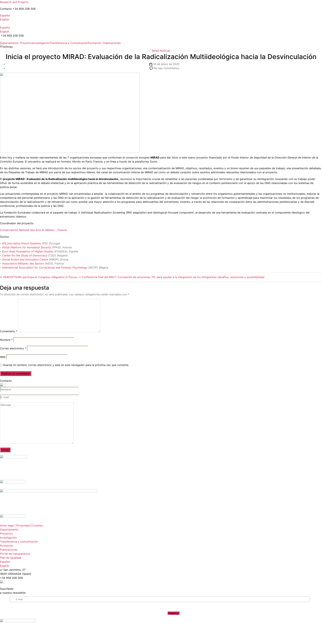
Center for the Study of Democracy (25, 255)
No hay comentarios (166, 68)
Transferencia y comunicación (19, 541)
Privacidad (23, 525)
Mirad (155, 50)
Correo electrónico (13, 348)
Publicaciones (112, 43)
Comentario (8, 331)
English (4, 19)
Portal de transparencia (15, 553)
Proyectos (26, 43)
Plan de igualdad (10, 557)
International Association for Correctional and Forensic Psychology (45, 267)
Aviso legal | (7, 525)
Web (3, 357)
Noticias (165, 50)
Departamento (9, 43)
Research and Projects (14, 2)
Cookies (37, 525)
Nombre (6, 339)
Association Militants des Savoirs (23, 263)
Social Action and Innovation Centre (24, 259)
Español (5, 15)
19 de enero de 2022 (166, 64)
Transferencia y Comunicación (69, 43)
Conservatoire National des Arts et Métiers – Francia (33, 230)
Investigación (41, 43)
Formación (94, 43)
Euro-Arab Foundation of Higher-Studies (27, 251)
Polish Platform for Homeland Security (26, 247)
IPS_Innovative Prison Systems (21, 243)
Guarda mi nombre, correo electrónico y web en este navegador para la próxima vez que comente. (66, 365)
